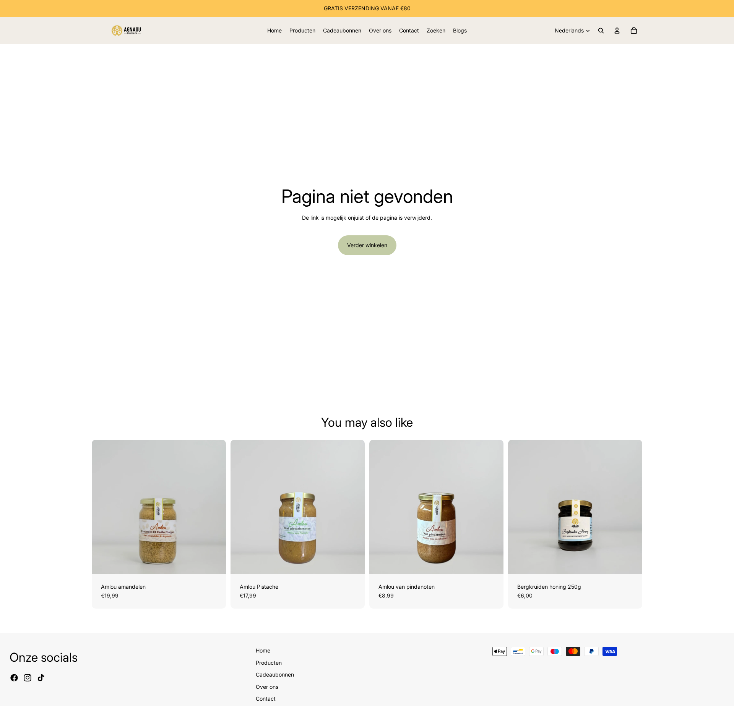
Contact (266, 698)
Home (263, 650)
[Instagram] (27, 677)
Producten (269, 662)
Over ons (267, 686)
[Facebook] (14, 677)
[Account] (617, 30)
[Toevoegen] (214, 562)
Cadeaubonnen (275, 674)
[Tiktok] (40, 677)
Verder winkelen (367, 245)
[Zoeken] (601, 30)
